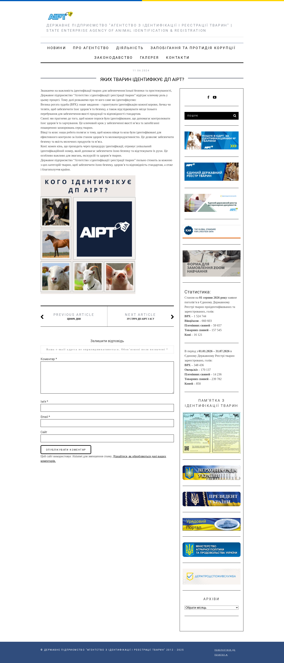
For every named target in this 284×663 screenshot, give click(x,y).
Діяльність (130, 48)
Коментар (49, 359)
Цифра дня (74, 316)
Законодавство (113, 57)
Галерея (149, 57)
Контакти (178, 57)
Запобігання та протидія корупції (193, 48)
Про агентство (91, 48)
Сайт (44, 432)
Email (45, 417)
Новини (56, 48)
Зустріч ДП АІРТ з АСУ (140, 316)
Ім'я (44, 401)
